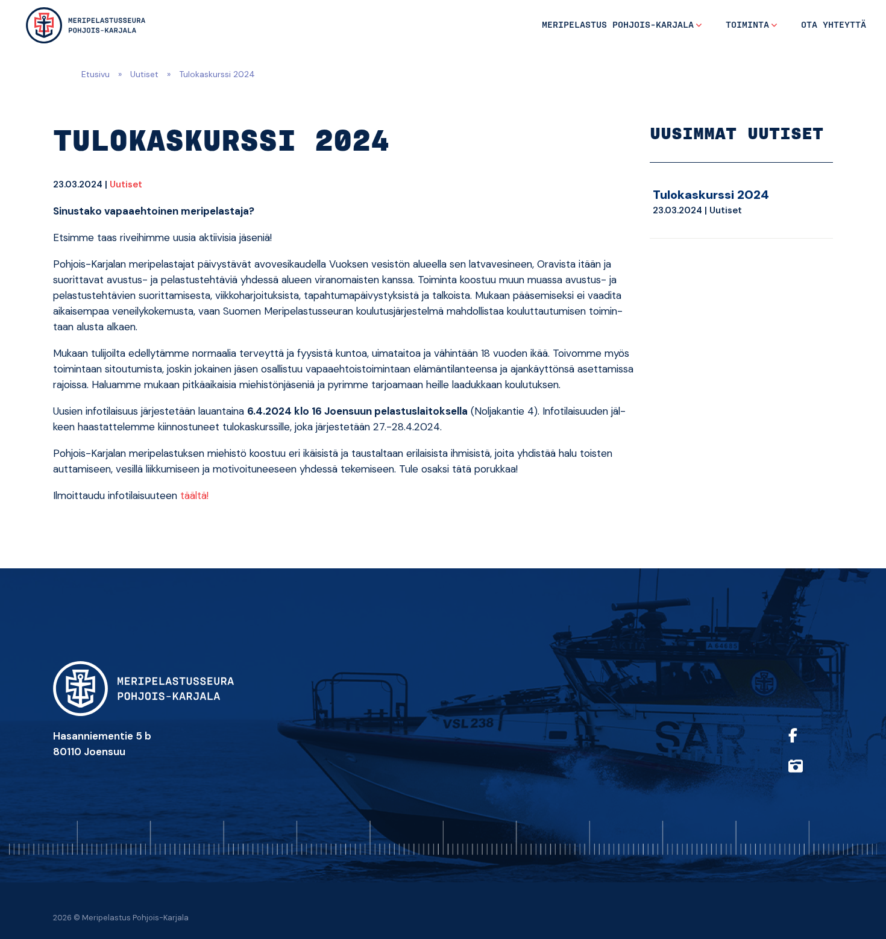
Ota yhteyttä (833, 25)
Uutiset (144, 74)
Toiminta (747, 25)
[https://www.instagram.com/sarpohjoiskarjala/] (808, 774)
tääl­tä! (194, 495)
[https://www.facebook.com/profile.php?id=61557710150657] (808, 743)
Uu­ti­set (126, 184)
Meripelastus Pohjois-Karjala (618, 25)
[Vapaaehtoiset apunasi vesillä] (85, 25)
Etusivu (95, 74)
